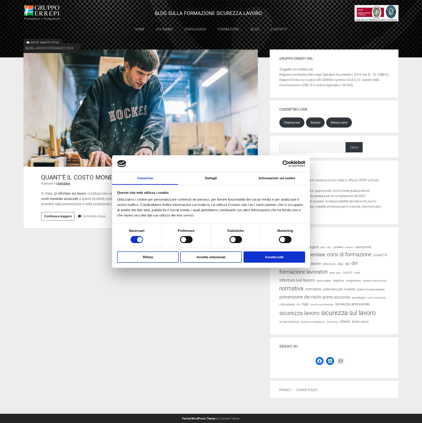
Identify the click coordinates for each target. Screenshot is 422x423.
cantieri (349, 247)
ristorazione (287, 304)
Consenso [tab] (145, 178)
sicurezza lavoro (299, 313)
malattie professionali (374, 280)
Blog (255, 29)
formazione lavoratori (303, 272)
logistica (338, 280)
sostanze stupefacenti (312, 321)
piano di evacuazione (371, 289)
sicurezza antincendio (352, 304)
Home (140, 29)
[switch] (186, 239)
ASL (329, 247)
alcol (322, 247)
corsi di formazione (349, 254)
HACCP (348, 272)
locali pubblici (323, 280)
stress (345, 321)
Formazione (228, 29)
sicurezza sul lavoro (348, 313)
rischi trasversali (376, 297)
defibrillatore (329, 264)
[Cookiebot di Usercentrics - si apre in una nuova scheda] (286, 163)
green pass (335, 272)
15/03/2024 (63, 183)
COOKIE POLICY (307, 390)
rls (298, 304)
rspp (305, 304)
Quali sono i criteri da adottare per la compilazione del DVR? (325, 196)
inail (357, 272)
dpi (347, 264)
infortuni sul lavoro (297, 280)
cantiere (338, 247)
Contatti (279, 29)
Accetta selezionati (211, 257)
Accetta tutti (274, 257)
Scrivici (315, 122)
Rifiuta (148, 257)
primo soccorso (336, 297)
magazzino (353, 280)
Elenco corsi (339, 122)
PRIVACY (285, 390)
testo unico (360, 322)
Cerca (354, 147)
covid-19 (380, 255)
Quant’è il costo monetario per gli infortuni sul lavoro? (141, 108)
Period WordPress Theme (199, 418)
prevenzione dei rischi (300, 297)
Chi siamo (164, 29)
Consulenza (195, 29)
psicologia (359, 297)
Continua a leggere (59, 217)
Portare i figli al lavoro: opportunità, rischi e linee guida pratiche (326, 190)
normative (313, 289)
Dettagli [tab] (211, 178)
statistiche (332, 321)
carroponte (363, 247)
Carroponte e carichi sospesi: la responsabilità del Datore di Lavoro (330, 201)
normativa (291, 288)
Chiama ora (292, 122)
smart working (289, 321)
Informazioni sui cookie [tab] (277, 178)
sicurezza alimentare (321, 304)
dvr (354, 263)
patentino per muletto (339, 289)
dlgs (340, 264)
